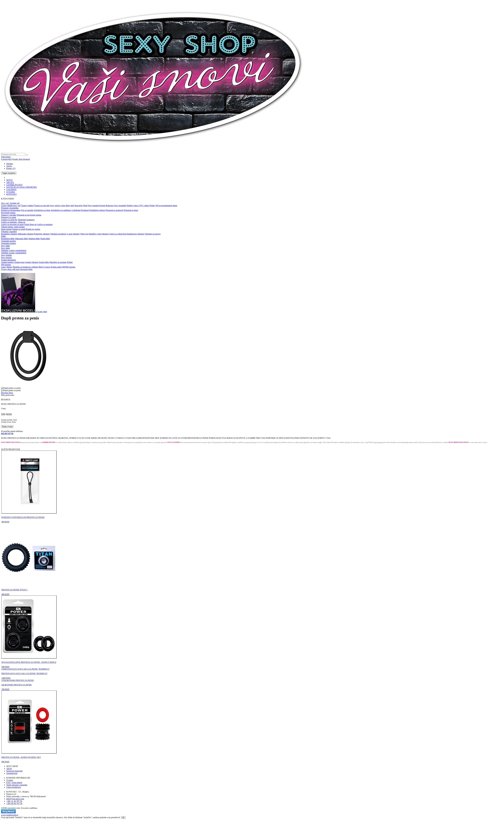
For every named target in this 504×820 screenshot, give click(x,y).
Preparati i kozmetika (10, 208)
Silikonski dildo (21, 238)
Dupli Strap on (30, 224)
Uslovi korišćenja (13, 787)
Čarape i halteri (27, 205)
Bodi (85, 205)
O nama (9, 780)
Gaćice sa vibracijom (117, 234)
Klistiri (70, 262)
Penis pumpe (6, 229)
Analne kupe (19, 262)
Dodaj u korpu (7, 427)
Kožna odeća (56, 267)
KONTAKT (11, 194)
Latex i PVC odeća (141, 205)
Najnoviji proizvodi (14, 771)
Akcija (9, 166)
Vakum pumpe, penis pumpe (13, 227)
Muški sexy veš (13, 205)
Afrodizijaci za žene (42, 210)
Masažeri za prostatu (57, 262)
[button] (5, 393)
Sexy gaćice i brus (57, 205)
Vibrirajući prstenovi (26, 220)
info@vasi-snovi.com (15, 799)
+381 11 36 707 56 (14, 801)
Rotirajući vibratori (42, 234)
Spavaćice (78, 205)
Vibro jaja (84, 234)
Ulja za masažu (27, 210)
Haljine (130, 205)
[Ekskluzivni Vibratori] (18, 311)
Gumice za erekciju (9, 220)
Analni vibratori (31, 262)
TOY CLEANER (173, 442)
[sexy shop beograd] (153, 152)
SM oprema (6, 264)
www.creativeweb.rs (9, 815)
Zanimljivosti (11, 773)
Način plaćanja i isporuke (16, 785)
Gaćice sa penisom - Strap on (13, 222)
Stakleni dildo (34, 238)
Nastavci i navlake (8, 215)
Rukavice (110, 205)
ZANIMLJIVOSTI (14, 185)
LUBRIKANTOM (48, 442)
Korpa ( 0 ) (10, 168)
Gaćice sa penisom (44, 224)
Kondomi (85, 210)
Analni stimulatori (8, 260)
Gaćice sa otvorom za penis (12, 224)
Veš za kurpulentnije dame (166, 205)
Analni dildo (44, 262)
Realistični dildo (7, 238)
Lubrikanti (76, 210)
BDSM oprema (68, 267)
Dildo (3, 236)
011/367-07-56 (7, 433)
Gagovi (47, 267)
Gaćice (4, 205)
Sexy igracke (6, 257)
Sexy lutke (5, 246)
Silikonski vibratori (25, 234)
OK (123, 818)
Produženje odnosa (97, 210)
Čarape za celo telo (42, 205)
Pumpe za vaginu (33, 229)
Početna (9, 164)
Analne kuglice (7, 262)
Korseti (102, 205)
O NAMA (10, 192)
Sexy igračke (6, 255)
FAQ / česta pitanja (14, 782)
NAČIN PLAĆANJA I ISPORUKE (21, 187)
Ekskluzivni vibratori (135, 234)
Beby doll (70, 205)
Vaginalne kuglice (8, 241)
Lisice (3, 267)
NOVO (9, 180)
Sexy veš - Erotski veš (10, 203)
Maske (9, 267)
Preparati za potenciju (115, 210)
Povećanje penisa (8, 212)
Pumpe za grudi (18, 229)
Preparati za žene (131, 210)
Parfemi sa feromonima (10, 210)
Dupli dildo (45, 238)
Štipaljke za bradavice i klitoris (25, 267)
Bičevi (41, 267)
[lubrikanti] (41, 311)
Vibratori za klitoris (58, 234)
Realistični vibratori (9, 234)
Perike (152, 205)
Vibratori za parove (153, 234)
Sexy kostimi (93, 205)
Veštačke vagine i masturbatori (13, 250)
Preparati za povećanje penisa (29, 215)
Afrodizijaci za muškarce (61, 210)
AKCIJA (10, 182)
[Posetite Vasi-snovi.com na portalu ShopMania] (8, 812)
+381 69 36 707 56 (14, 803)
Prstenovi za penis (8, 217)
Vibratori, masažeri (9, 231)
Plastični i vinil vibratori (98, 234)
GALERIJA (11, 189)
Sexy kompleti (120, 205)
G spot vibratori (73, 234)
